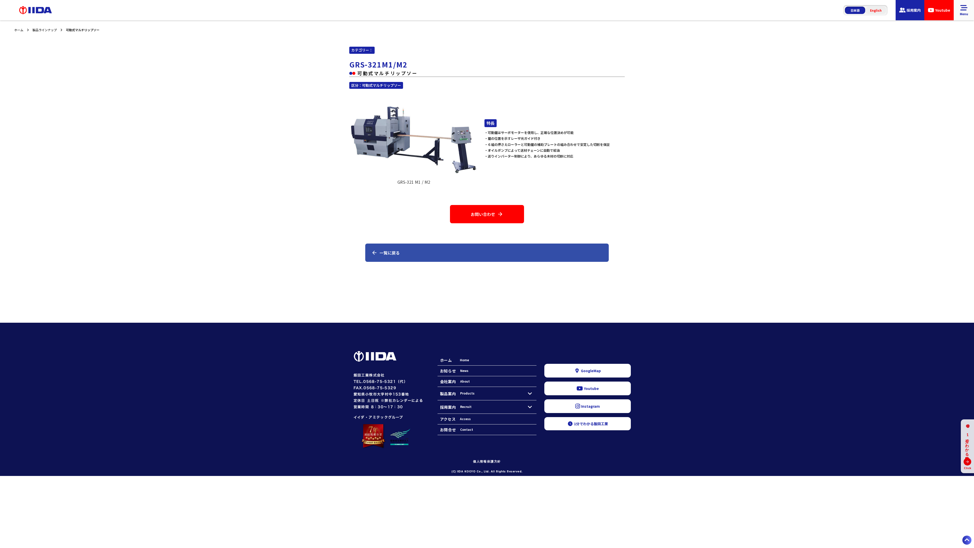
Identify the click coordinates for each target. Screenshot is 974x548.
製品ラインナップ (44, 30)
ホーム (18, 30)
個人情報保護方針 (487, 461)
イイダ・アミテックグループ (378, 417)
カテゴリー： (362, 50)
